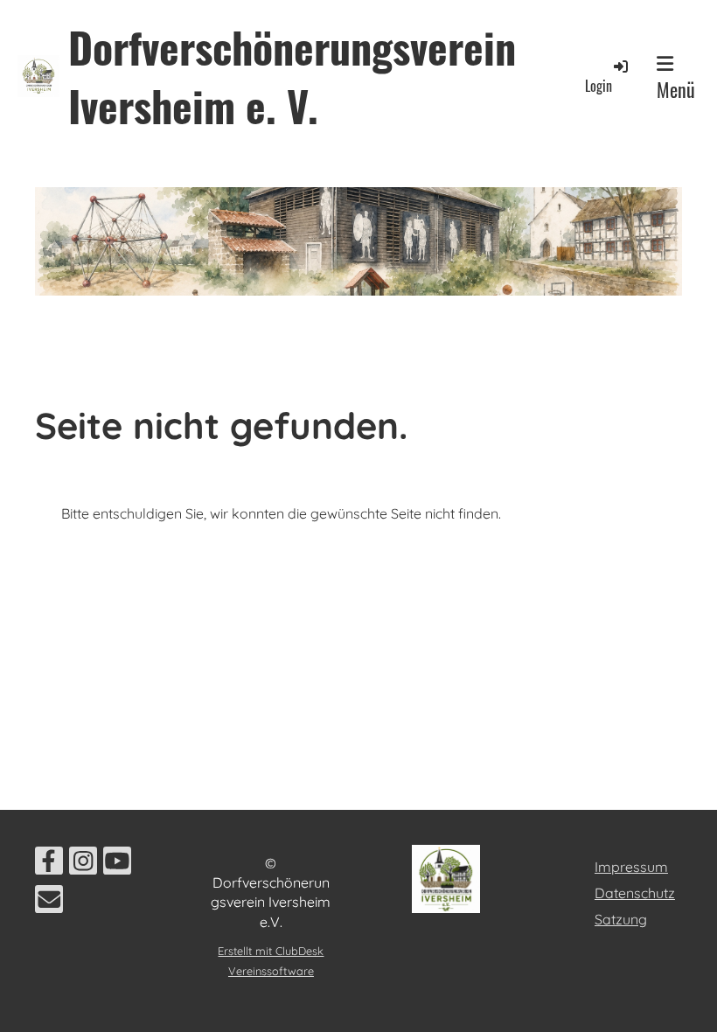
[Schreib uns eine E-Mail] (49, 902)
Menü (676, 89)
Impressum (631, 866)
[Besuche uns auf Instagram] (83, 864)
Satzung (621, 919)
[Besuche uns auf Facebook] (49, 864)
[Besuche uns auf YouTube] (117, 864)
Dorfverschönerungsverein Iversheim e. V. (292, 76)
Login (598, 85)
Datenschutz (635, 893)
